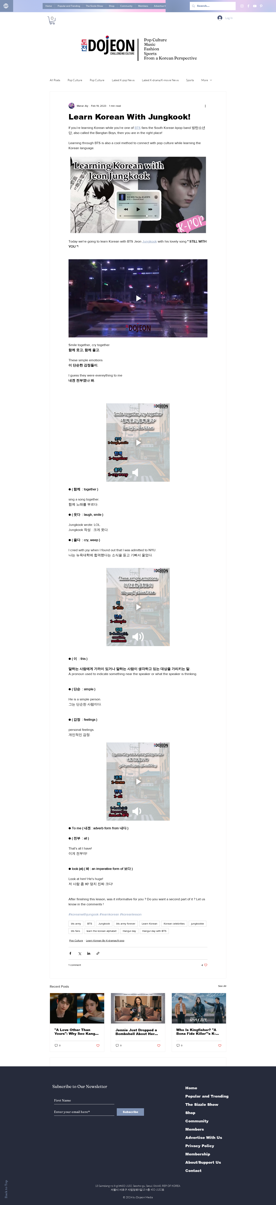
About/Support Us (203, 1162)
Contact (193, 1171)
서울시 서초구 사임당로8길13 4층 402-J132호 (138, 1189)
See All (222, 985)
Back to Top (6, 1189)
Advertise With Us (203, 1137)
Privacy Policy (199, 1146)
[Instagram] (242, 6)
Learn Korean (149, 923)
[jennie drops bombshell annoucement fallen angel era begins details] (138, 1008)
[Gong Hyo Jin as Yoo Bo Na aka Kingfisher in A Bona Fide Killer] (199, 1008)
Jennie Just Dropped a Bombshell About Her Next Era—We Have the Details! (136, 1032)
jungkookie (197, 923)
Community (196, 1121)
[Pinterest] (261, 6)
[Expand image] (138, 195)
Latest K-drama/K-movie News (160, 80)
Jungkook (104, 923)
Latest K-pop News (123, 80)
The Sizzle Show (201, 1104)
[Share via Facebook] (70, 953)
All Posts (55, 80)
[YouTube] (255, 6)
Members (194, 1129)
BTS (89, 923)
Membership (197, 1154)
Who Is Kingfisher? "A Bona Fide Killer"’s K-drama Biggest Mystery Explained (197, 1032)
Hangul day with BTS (154, 930)
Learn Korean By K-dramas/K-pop (105, 940)
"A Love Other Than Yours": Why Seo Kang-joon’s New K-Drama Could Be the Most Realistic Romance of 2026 (75, 1032)
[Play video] (138, 298)
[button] (52, 20)
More (204, 80)
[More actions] (205, 106)
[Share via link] (98, 953)
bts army (76, 923)
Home (191, 1088)
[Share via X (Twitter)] (79, 953)
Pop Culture (75, 80)
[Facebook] (248, 6)
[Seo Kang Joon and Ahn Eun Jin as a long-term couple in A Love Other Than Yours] (77, 1008)
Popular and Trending (206, 1096)
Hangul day (129, 930)
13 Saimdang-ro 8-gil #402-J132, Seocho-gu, (138, 1185)
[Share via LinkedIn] (88, 953)
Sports (190, 80)
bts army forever (125, 923)
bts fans (75, 930)
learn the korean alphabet (101, 930)
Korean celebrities (174, 923)
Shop (190, 1113)
